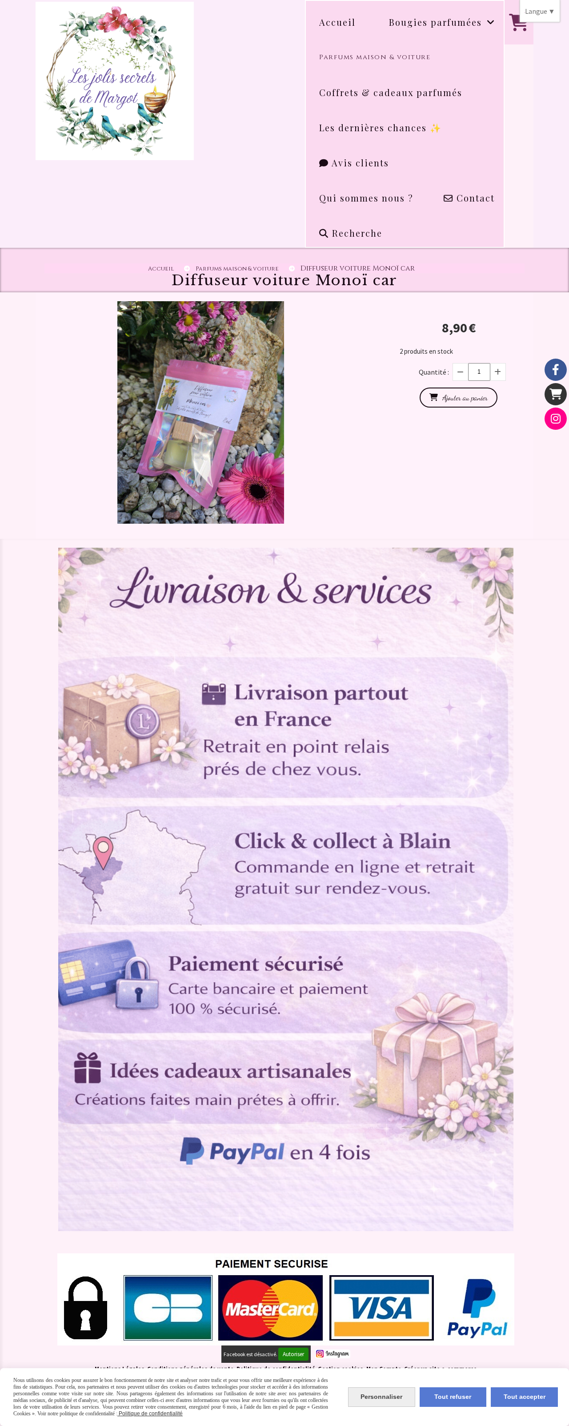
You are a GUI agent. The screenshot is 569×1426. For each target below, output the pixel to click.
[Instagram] (556, 419)
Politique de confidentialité (150, 1413)
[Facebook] (556, 370)
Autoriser (293, 1354)
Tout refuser (452, 1396)
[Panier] (556, 394)
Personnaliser (381, 1396)
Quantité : (434, 372)
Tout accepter (524, 1396)
